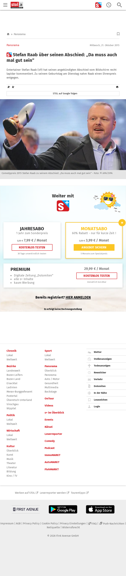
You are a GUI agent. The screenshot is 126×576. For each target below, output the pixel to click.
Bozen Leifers (14, 374)
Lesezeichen (100, 399)
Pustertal (12, 395)
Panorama (20, 34)
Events (49, 419)
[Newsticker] (108, 5)
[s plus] (98, 5)
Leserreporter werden (53, 492)
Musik (10, 459)
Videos (49, 405)
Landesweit (13, 370)
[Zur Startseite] (8, 34)
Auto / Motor (52, 379)
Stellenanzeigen (103, 358)
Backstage (51, 391)
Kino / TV (12, 475)
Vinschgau (13, 404)
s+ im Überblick (54, 412)
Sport (48, 351)
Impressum (7, 523)
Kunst (10, 454)
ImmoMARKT (52, 455)
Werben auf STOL (25, 492)
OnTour (49, 398)
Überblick (12, 450)
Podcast (50, 448)
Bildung (11, 471)
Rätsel (48, 427)
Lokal (10, 355)
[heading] (63, 57)
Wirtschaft (13, 430)
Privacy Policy (31, 523)
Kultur (11, 446)
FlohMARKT (52, 469)
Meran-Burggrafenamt (19, 391)
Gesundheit (51, 383)
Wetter (98, 352)
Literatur (12, 467)
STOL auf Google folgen (65, 93)
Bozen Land (13, 379)
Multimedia (51, 387)
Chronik (11, 351)
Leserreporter (53, 434)
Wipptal (11, 408)
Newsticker (100, 372)
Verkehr (98, 379)
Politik (11, 415)
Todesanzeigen (102, 365)
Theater (11, 463)
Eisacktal (12, 383)
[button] (118, 33)
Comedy (50, 441)
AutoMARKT (52, 462)
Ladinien (12, 387)
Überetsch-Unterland (19, 400)
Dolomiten (100, 386)
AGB (18, 523)
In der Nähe (100, 392)
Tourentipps (78, 492)
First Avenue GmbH (67, 535)
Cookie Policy (50, 523)
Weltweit (12, 359)
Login (97, 406)
